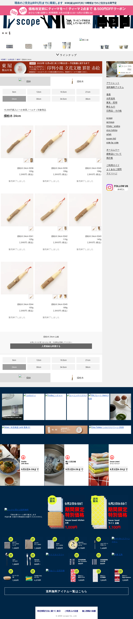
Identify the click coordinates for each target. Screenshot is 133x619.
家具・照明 (111, 102)
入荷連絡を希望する (51, 346)
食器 (108, 94)
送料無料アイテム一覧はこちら (66, 591)
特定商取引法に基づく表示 (49, 610)
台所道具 (110, 98)
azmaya (110, 122)
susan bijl (111, 138)
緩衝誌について (114, 153)
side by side (112, 142)
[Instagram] (109, 187)
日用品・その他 (114, 110)
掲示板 (109, 158)
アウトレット (112, 83)
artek (108, 134)
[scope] (27, 21)
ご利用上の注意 (71, 610)
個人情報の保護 (89, 610)
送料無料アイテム (115, 87)
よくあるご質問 (114, 169)
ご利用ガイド (112, 165)
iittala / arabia (113, 126)
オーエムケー (112, 149)
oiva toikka (111, 130)
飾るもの (110, 106)
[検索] (108, 177)
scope (109, 118)
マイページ (111, 173)
